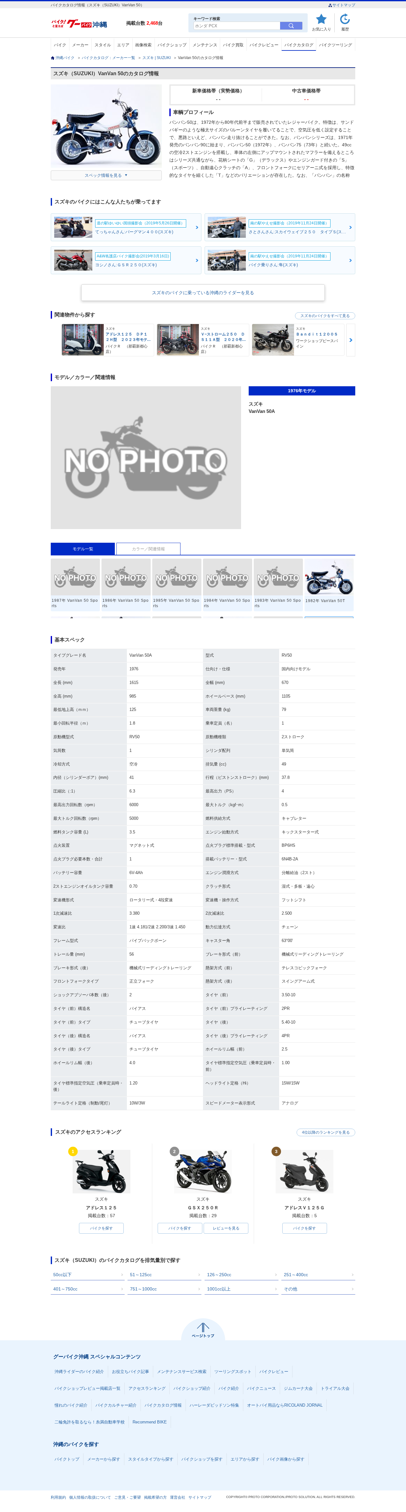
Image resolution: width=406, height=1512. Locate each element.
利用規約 (58, 1497)
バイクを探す (101, 1228)
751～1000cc (143, 1288)
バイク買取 (233, 45)
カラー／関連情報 (148, 549)
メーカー (80, 45)
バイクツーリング (335, 45)
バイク (60, 45)
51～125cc (141, 1274)
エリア (123, 45)
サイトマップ (343, 5)
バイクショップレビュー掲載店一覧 (88, 1388)
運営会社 (177, 1497)
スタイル (103, 45)
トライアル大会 (335, 1388)
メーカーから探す (103, 1459)
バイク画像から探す (285, 1459)
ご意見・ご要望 (127, 1497)
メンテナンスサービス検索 (181, 1371)
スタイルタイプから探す (151, 1459)
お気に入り (321, 29)
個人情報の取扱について (90, 1497)
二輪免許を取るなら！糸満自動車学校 (90, 1422)
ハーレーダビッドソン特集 (214, 1405)
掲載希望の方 (155, 1497)
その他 (290, 1288)
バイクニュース (261, 1388)
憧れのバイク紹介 (71, 1405)
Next (350, 340)
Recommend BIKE (150, 1422)
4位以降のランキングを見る (326, 1132)
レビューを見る (226, 1228)
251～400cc (296, 1274)
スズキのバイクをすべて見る (325, 316)
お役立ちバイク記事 (130, 1371)
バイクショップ (172, 45)
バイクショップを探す (202, 1459)
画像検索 (143, 45)
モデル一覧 (83, 549)
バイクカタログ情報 (163, 1405)
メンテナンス (205, 45)
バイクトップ (67, 1459)
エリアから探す (245, 1459)
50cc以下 (62, 1274)
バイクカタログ (299, 45)
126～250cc (219, 1274)
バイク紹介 (229, 1388)
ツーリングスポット (233, 1371)
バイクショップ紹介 (192, 1388)
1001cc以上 (219, 1288)
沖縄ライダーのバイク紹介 (79, 1371)
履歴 (345, 29)
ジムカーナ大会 (298, 1388)
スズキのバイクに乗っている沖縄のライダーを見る (203, 292)
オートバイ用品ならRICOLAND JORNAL (285, 1405)
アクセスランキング (147, 1388)
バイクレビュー (264, 45)
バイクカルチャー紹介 (116, 1405)
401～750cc (65, 1288)
